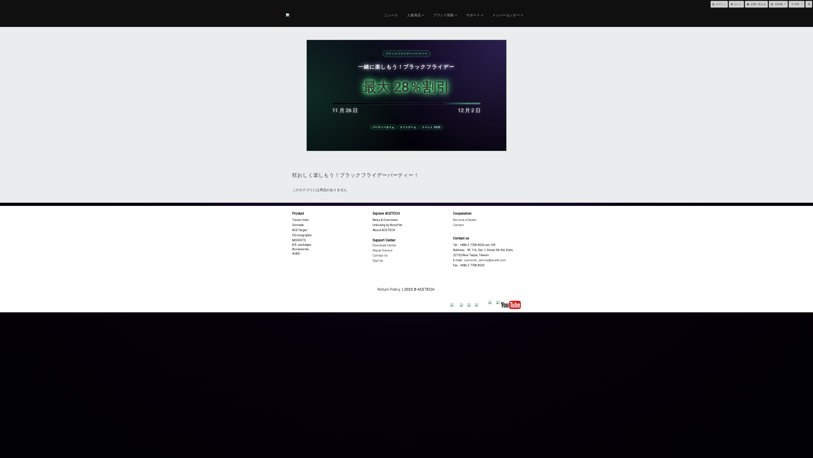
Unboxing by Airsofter (387, 225)
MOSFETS (299, 240)
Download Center (384, 245)
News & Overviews (385, 220)
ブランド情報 (444, 15)
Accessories (300, 249)
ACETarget (299, 230)
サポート (473, 15)
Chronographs (302, 235)
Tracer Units (300, 220)
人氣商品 (414, 15)
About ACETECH (384, 230)
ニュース (391, 15)
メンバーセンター (506, 15)
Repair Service (383, 250)
